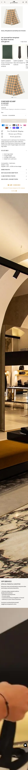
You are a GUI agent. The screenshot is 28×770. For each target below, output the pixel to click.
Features (4, 150)
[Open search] (4, 2)
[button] (25, 745)
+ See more (23, 42)
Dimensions (5, 170)
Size (2, 112)
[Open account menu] (23, 2)
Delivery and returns (9, 179)
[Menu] (1, 2)
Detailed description (9, 173)
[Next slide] (25, 56)
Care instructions (8, 176)
